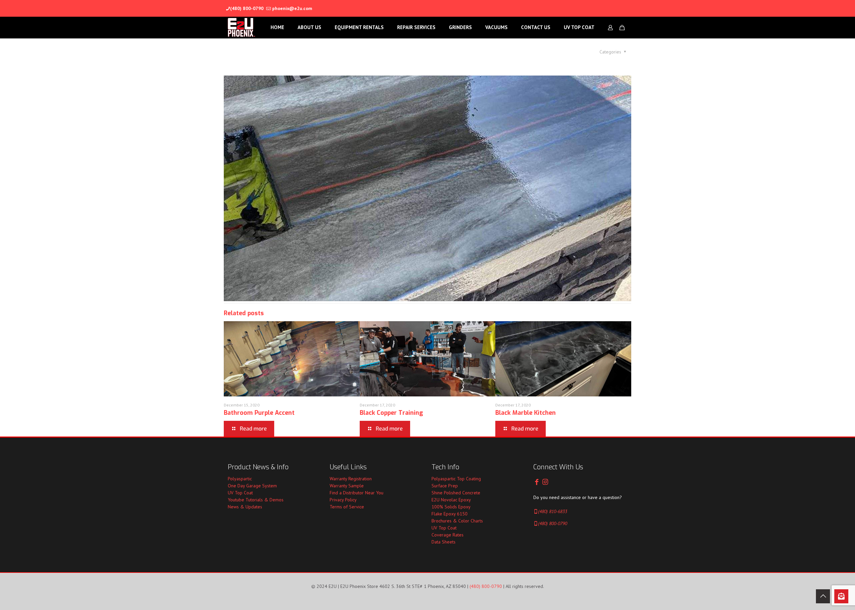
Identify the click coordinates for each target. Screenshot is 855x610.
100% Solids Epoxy (451, 507)
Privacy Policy (343, 500)
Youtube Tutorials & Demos (256, 500)
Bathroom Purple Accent (259, 413)
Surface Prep (445, 486)
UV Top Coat (240, 493)
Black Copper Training (391, 413)
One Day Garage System (252, 486)
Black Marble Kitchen (525, 413)
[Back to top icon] (823, 596)
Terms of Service (347, 507)
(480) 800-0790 (247, 8)
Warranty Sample (347, 486)
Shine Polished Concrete (456, 493)
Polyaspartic (240, 479)
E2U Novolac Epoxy (451, 500)
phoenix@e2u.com (292, 8)
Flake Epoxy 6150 (450, 514)
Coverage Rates (448, 535)
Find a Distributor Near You (356, 493)
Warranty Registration (351, 479)
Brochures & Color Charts (457, 521)
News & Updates (245, 507)
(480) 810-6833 (552, 511)
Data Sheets (444, 542)
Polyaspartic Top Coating (456, 479)
